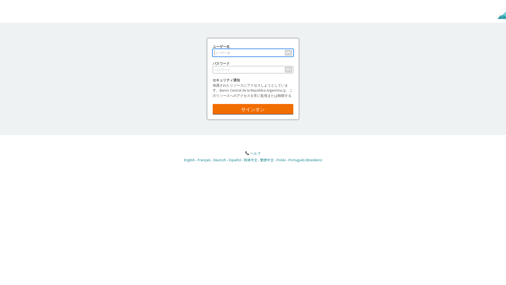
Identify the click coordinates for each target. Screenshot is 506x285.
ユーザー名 (221, 46)
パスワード (221, 63)
